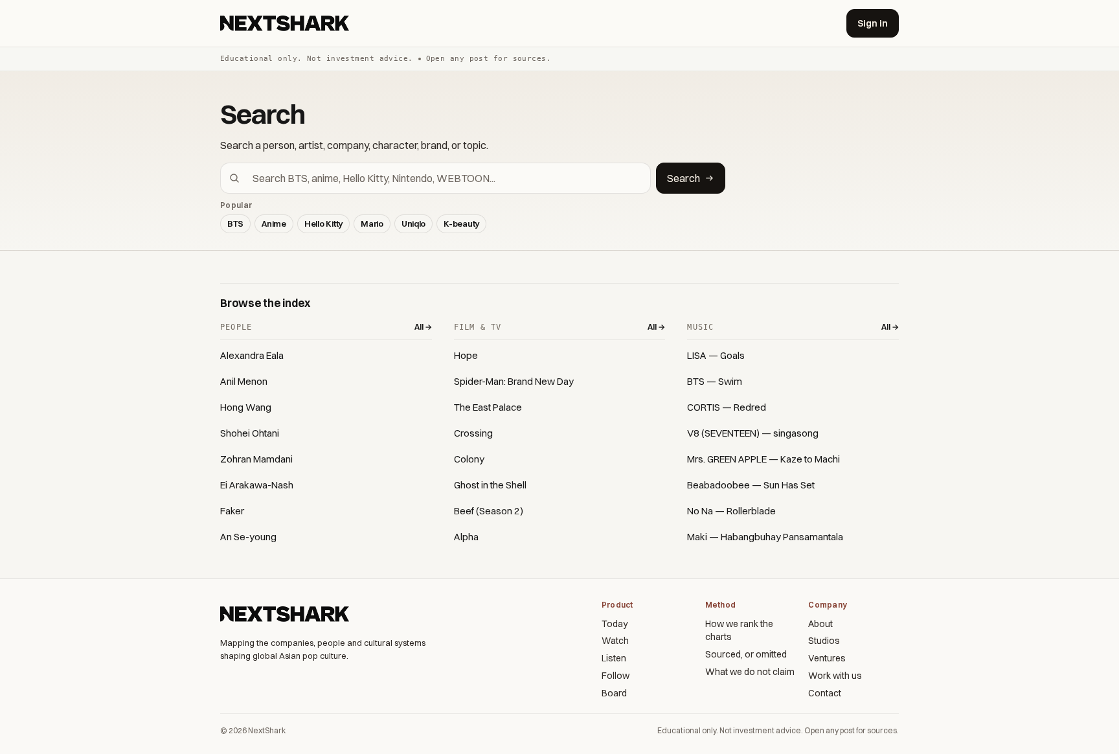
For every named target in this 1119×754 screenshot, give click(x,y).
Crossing (473, 433)
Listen (614, 658)
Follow (615, 675)
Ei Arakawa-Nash (256, 485)
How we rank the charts (739, 630)
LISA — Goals (716, 355)
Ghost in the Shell (490, 485)
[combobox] (443, 178)
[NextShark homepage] (287, 23)
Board (614, 693)
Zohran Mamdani (256, 459)
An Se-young (248, 537)
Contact (824, 693)
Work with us (835, 675)
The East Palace (488, 407)
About (820, 624)
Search (683, 178)
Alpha (466, 537)
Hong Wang (245, 407)
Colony (469, 459)
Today (614, 624)
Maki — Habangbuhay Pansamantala (765, 537)
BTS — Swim (714, 381)
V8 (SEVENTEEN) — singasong (753, 433)
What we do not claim (750, 672)
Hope (466, 355)
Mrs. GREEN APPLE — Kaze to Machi (763, 459)
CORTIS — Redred (726, 407)
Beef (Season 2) (488, 511)
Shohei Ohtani (249, 433)
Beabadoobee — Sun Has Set (751, 485)
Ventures (827, 658)
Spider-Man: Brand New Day (514, 381)
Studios (824, 640)
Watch (615, 640)
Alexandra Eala (252, 355)
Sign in (872, 23)
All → (423, 327)
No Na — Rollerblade (731, 511)
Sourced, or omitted (746, 654)
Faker (232, 511)
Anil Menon (243, 381)
